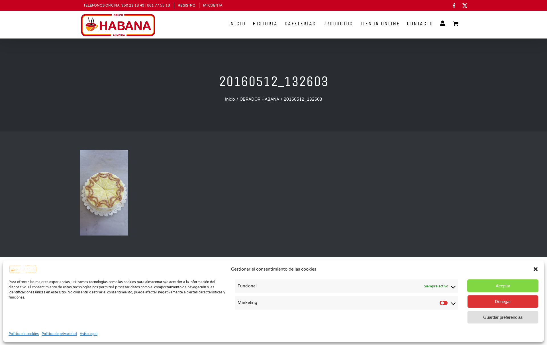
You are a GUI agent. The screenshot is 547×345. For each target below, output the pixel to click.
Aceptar (503, 285)
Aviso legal (88, 334)
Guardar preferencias (503, 317)
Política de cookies (24, 334)
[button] (535, 269)
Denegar (503, 301)
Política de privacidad (59, 334)
